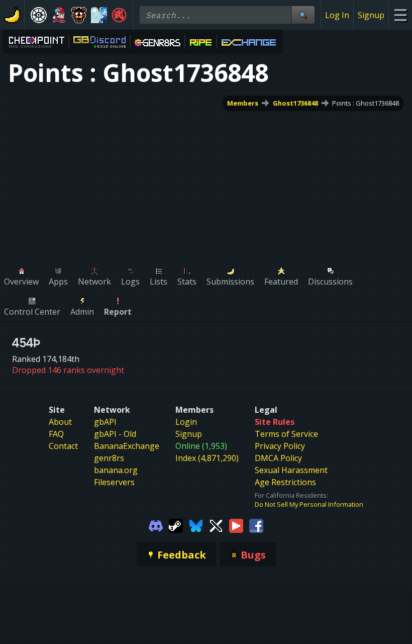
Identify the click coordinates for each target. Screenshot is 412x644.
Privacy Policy (280, 445)
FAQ (56, 433)
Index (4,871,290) (207, 458)
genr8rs (109, 458)
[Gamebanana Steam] (176, 524)
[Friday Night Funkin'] (59, 15)
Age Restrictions (285, 482)
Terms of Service (286, 433)
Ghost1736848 (295, 103)
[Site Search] (303, 15)
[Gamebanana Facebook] (256, 524)
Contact (63, 445)
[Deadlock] (39, 15)
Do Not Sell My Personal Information (309, 504)
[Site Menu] (400, 15)
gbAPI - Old (115, 433)
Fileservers (114, 482)
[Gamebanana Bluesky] (196, 524)
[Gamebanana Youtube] (236, 524)
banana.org (116, 470)
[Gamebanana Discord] (156, 524)
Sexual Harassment (291, 470)
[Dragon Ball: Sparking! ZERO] (119, 15)
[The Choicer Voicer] (99, 15)
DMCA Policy (278, 458)
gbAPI (105, 421)
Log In (337, 15)
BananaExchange (126, 445)
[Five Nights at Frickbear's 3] (79, 15)
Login (186, 421)
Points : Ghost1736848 (365, 103)
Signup (371, 15)
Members (242, 103)
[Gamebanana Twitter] (216, 524)
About (60, 421)
